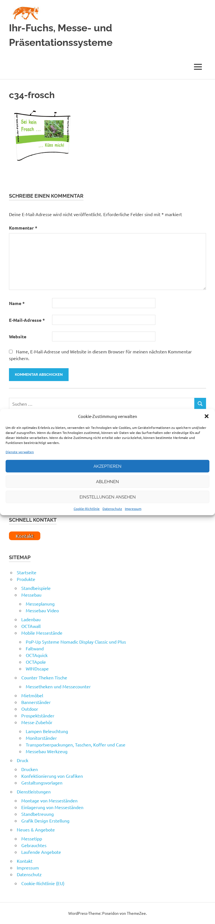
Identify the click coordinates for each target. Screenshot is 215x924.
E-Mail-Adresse (27, 320)
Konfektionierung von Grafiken (52, 776)
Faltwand (35, 648)
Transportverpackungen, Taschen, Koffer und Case (75, 744)
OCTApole (36, 662)
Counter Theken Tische (44, 677)
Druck (22, 760)
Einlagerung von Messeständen (52, 807)
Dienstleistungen (34, 791)
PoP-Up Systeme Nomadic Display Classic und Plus (76, 641)
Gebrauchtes (33, 845)
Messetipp (31, 838)
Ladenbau (31, 619)
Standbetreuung (37, 814)
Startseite (26, 572)
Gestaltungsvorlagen (41, 782)
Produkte (26, 579)
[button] (206, 416)
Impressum (133, 508)
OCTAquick (37, 655)
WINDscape (37, 668)
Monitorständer (41, 738)
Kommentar (23, 228)
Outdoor (29, 709)
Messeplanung (40, 603)
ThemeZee (136, 913)
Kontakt (24, 861)
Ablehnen (107, 481)
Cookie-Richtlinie (87, 508)
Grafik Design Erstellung (45, 820)
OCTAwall (31, 626)
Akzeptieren (107, 466)
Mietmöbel (32, 695)
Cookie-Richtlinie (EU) (42, 883)
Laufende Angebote (41, 852)
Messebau (31, 594)
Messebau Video (42, 610)
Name (17, 303)
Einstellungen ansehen (108, 496)
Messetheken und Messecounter (58, 686)
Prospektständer (37, 715)
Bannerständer (36, 702)
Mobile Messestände (41, 632)
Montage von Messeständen (49, 800)
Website (17, 336)
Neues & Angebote (36, 829)
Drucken (29, 769)
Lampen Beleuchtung (47, 731)
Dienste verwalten (20, 452)
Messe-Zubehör (36, 722)
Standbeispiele (36, 588)
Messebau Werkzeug (46, 751)
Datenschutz (112, 508)
